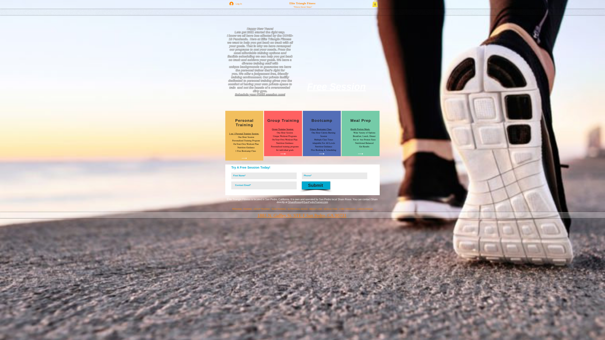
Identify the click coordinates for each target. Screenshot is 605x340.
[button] (375, 3)
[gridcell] (244, 136)
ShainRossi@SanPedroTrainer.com (308, 202)
